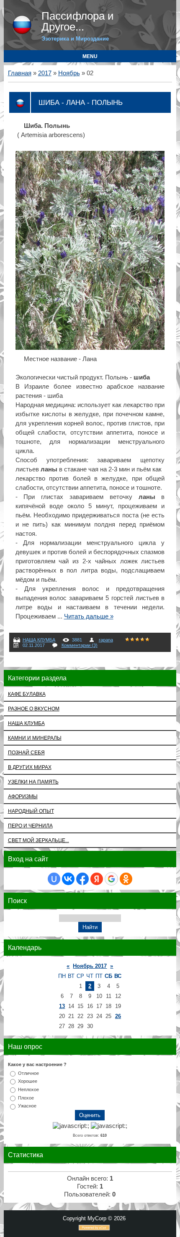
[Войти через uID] (54, 879)
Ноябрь (69, 73)
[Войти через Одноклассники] (126, 879)
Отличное (28, 1072)
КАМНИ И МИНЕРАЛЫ (35, 738)
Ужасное (27, 1105)
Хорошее (27, 1081)
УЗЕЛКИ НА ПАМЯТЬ (33, 781)
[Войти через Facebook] (82, 879)
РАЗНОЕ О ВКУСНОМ (33, 708)
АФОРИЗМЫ (23, 796)
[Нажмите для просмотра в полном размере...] (90, 347)
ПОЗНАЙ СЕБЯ (26, 752)
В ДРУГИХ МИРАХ (29, 767)
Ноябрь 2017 (90, 966)
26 (118, 1016)
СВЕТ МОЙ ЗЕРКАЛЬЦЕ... (38, 840)
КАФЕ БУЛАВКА (27, 694)
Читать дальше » (88, 616)
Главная (19, 73)
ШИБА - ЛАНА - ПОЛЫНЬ (81, 102)
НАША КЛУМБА (39, 639)
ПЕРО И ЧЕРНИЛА (30, 825)
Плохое (26, 1097)
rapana (106, 639)
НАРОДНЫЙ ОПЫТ (31, 811)
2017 (44, 73)
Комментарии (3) (80, 645)
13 (62, 1006)
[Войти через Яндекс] (96, 879)
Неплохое (28, 1089)
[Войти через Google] (111, 879)
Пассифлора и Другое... (77, 21)
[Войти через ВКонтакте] (68, 879)
